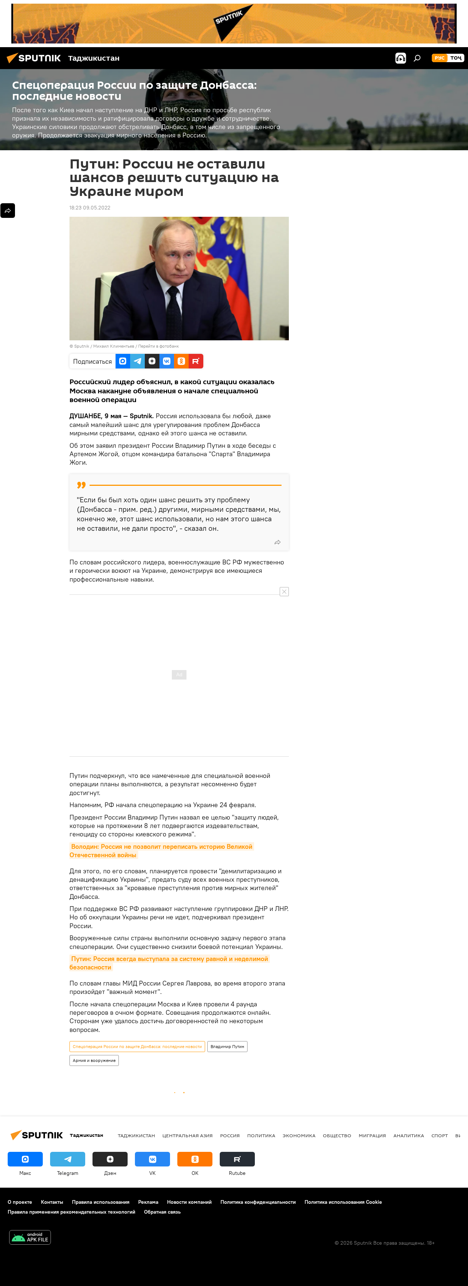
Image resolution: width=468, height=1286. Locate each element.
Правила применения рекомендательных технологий (71, 1212)
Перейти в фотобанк (158, 346)
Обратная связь (162, 1212)
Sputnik (82, 346)
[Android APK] (30, 1238)
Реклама (148, 1202)
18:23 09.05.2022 (89, 207)
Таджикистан (136, 1135)
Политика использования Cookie (343, 1202)
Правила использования (100, 1202)
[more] (277, 542)
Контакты (52, 1202)
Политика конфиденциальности (258, 1202)
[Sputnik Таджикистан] (36, 64)
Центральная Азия (187, 1135)
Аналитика (408, 1135)
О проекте (20, 1202)
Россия (230, 1135)
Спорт (439, 1135)
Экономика (299, 1135)
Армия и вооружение (94, 1060)
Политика (261, 1135)
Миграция (372, 1135)
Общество (337, 1135)
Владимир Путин (227, 1046)
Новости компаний (189, 1202)
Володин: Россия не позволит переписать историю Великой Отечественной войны (161, 850)
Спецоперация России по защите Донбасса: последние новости (137, 1046)
